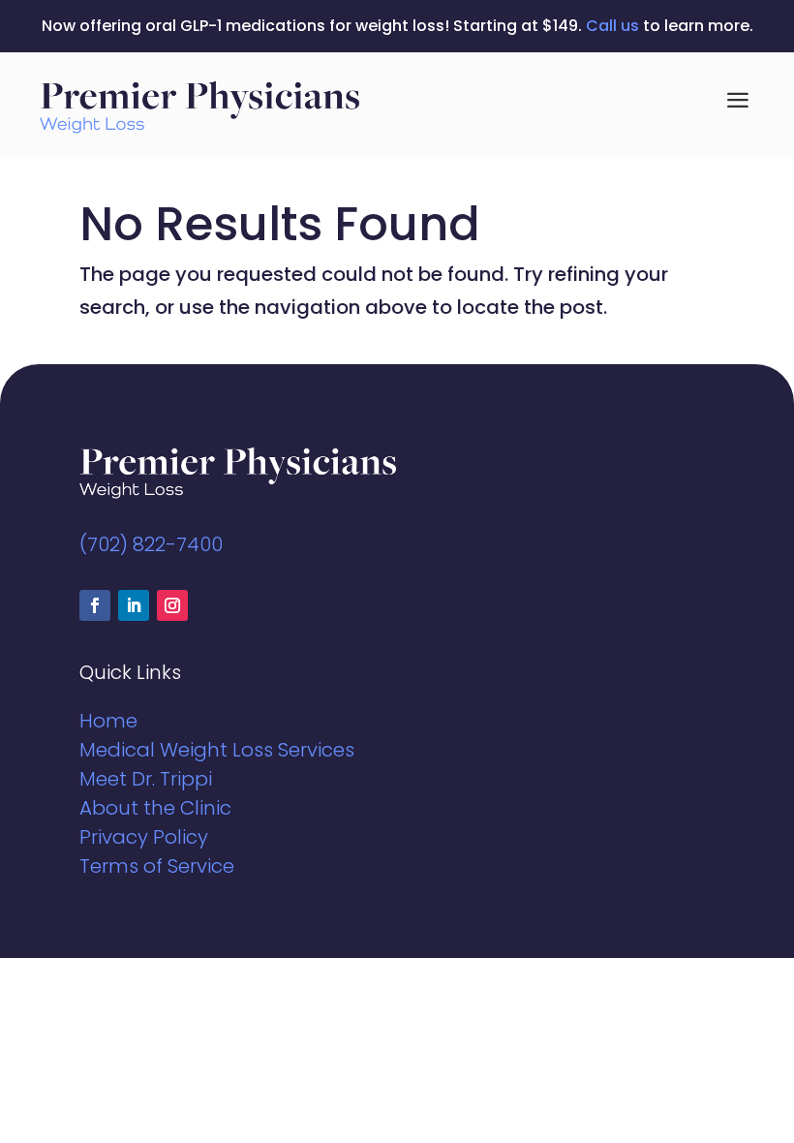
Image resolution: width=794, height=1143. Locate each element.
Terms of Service (156, 866)
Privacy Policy (143, 836)
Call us (612, 26)
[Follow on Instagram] (172, 605)
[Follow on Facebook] (94, 605)
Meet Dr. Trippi (145, 778)
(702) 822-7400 (151, 544)
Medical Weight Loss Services (216, 749)
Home (108, 720)
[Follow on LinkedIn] (133, 605)
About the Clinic (155, 807)
